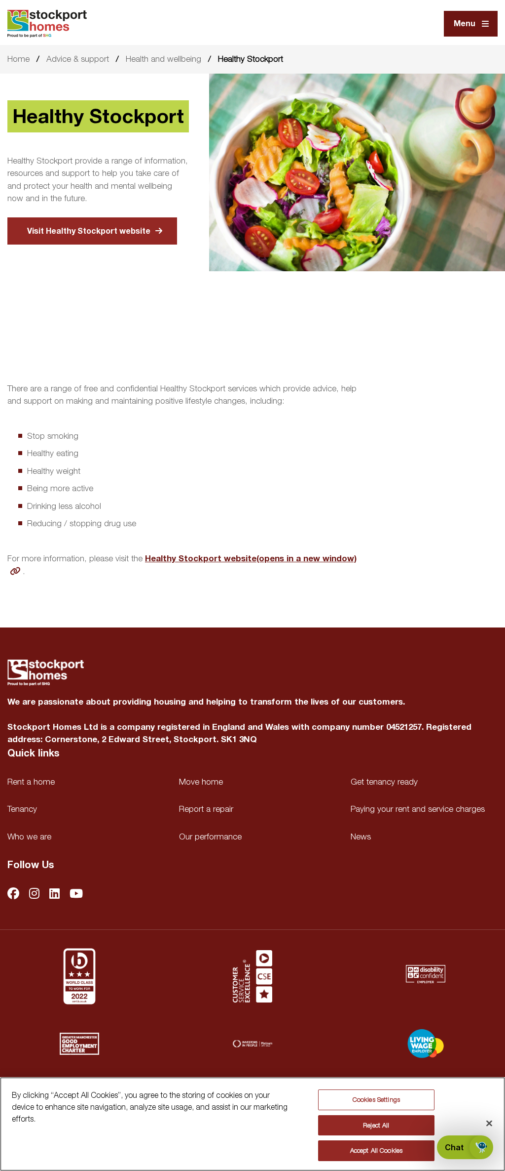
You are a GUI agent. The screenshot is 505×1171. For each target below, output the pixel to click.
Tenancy (22, 809)
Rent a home (31, 782)
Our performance (210, 836)
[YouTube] (76, 894)
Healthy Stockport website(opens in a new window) (251, 558)
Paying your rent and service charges (418, 809)
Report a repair (206, 809)
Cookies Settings (376, 1099)
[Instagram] (34, 894)
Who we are (29, 836)
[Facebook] (13, 894)
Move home (201, 782)
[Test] (252, 976)
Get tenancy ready (384, 782)
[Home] (47, 24)
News (361, 836)
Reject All (376, 1125)
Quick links (33, 753)
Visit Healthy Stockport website (88, 231)
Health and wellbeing (163, 59)
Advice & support (77, 59)
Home (18, 59)
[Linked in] (54, 894)
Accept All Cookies (376, 1150)
